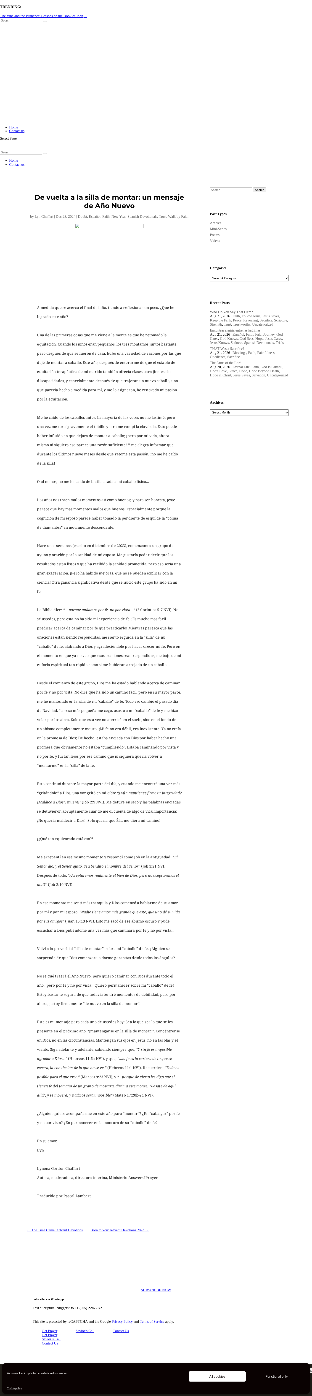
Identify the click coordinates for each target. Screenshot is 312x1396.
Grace (233, 371)
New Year (118, 216)
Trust (162, 216)
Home (13, 127)
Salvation (258, 375)
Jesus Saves (270, 316)
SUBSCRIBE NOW (156, 1290)
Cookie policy (14, 1388)
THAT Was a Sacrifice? (227, 349)
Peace (237, 320)
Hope (259, 338)
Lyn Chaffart (44, 216)
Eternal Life (241, 367)
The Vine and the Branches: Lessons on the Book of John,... (43, 16)
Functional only (276, 1376)
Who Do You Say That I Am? (231, 312)
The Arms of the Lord (225, 363)
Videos (215, 241)
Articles (215, 223)
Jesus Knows (219, 343)
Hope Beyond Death (264, 371)
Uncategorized (262, 324)
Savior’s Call (85, 1331)
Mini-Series (218, 229)
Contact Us (121, 1331)
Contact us (16, 131)
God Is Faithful (272, 367)
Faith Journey (265, 334)
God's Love (218, 371)
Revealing (250, 320)
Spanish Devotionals (142, 216)
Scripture (280, 320)
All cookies (217, 1376)
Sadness (236, 343)
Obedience (217, 357)
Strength (216, 324)
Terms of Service (152, 1321)
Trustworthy (241, 324)
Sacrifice (266, 320)
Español (94, 216)
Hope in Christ (220, 375)
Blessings (239, 353)
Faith (106, 216)
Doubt (82, 216)
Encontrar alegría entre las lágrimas (235, 330)
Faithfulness (266, 353)
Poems (214, 235)
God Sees (247, 338)
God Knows (229, 338)
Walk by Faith (178, 216)
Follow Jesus (251, 316)
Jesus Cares (273, 338)
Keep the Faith (220, 320)
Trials (280, 343)
